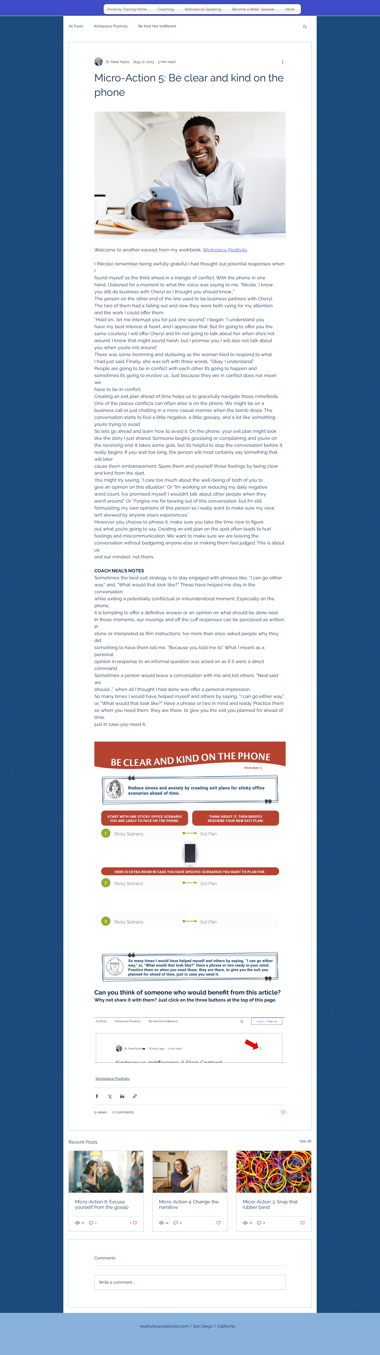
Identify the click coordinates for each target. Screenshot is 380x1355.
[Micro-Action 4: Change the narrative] (190, 1172)
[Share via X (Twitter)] (109, 1096)
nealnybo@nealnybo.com (164, 1326)
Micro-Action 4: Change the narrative (189, 1204)
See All (305, 1141)
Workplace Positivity (111, 26)
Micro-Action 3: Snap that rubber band (270, 1204)
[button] (304, 26)
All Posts (76, 26)
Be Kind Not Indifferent (157, 26)
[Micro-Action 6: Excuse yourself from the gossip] (106, 1172)
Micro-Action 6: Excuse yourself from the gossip (101, 1204)
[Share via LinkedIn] (122, 1096)
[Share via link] (134, 1096)
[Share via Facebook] (96, 1096)
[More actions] (282, 62)
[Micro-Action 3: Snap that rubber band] (274, 1172)
